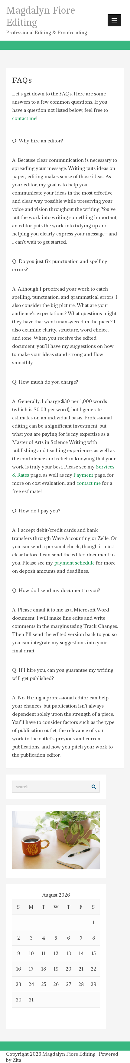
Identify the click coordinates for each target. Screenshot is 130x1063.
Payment (83, 475)
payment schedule (74, 563)
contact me (24, 118)
